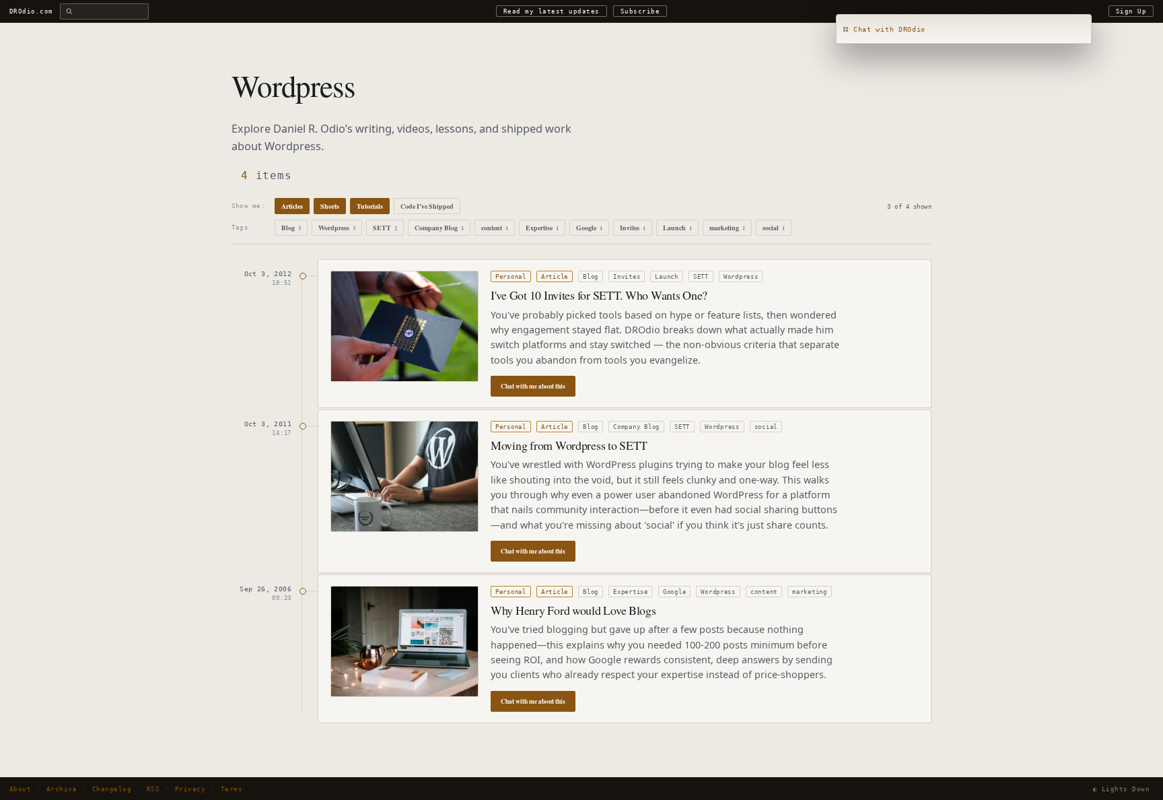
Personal (510, 276)
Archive (61, 789)
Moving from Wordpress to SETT (569, 445)
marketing (727, 227)
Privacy (190, 789)
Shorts (329, 206)
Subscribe (640, 11)
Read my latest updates (551, 11)
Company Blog (439, 227)
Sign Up (1131, 11)
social (774, 227)
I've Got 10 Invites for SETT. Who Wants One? (599, 295)
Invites (632, 227)
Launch (677, 227)
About (20, 789)
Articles (292, 206)
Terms (231, 789)
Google (589, 227)
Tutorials (370, 206)
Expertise (542, 227)
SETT (385, 227)
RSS (153, 789)
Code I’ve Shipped (427, 206)
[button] (964, 29)
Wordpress (336, 227)
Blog (291, 227)
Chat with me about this (533, 386)
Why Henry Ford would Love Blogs (573, 610)
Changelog (111, 789)
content (494, 227)
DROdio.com (31, 11)
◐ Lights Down (1121, 789)
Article (554, 276)
